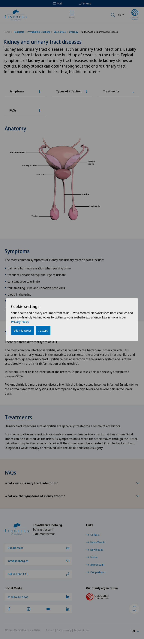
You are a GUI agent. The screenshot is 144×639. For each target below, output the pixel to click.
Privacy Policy (20, 322)
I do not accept (22, 330)
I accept (43, 330)
